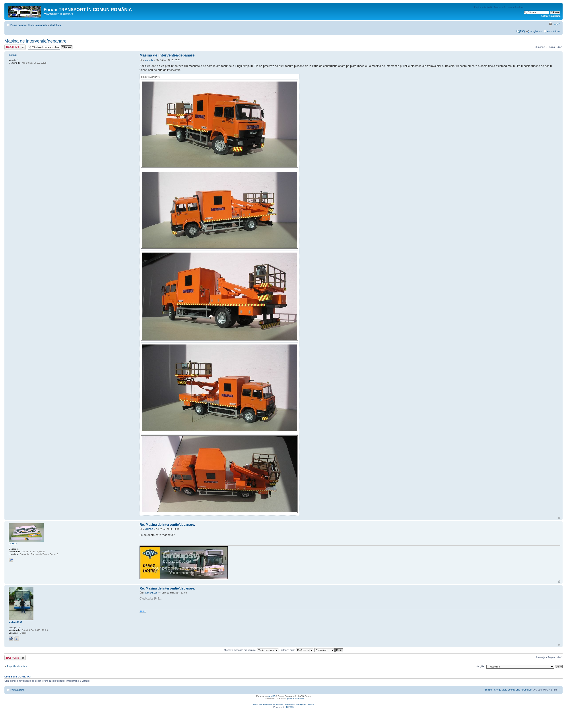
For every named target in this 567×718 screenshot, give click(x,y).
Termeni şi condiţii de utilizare (300, 704)
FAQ (522, 31)
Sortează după (288, 650)
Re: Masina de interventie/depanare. (167, 524)
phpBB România (295, 698)
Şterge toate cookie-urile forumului (512, 689)
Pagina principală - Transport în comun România (499, 7)
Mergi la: (480, 666)
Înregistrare (536, 31)
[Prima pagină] (25, 11)
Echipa (488, 689)
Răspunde (10, 46)
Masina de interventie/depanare (35, 41)
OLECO (149, 529)
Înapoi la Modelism (17, 666)
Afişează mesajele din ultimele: (240, 650)
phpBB (272, 696)
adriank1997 (152, 593)
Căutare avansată (550, 15)
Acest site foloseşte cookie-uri (267, 704)
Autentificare (553, 31)
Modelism (55, 25)
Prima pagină (18, 25)
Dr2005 (290, 707)
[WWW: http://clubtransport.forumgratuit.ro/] (11, 638)
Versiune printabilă (550, 24)
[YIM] (11, 560)
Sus (559, 518)
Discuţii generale (37, 25)
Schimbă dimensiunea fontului (557, 24)
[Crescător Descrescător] (329, 650)
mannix (149, 60)
